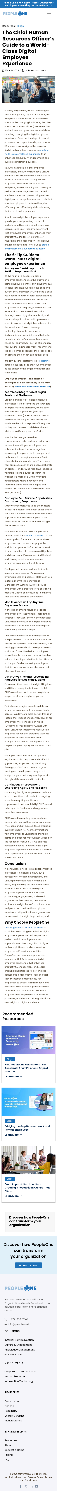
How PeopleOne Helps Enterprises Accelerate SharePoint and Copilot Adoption (26, 1068)
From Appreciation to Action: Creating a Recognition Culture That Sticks (27, 1187)
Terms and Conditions (36, 1479)
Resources (8, 26)
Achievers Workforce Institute (32, 386)
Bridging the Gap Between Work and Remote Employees (27, 1128)
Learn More (12, 1076)
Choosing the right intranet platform (24, 927)
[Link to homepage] (15, 14)
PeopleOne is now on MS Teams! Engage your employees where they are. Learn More (29, 4)
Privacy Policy (35, 1477)
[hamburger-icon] (49, 14)
